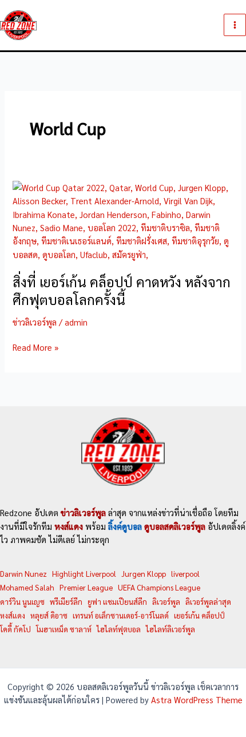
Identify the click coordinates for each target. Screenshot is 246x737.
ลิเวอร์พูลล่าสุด (208, 602)
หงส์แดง (12, 615)
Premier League (86, 587)
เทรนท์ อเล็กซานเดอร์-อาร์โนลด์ (121, 615)
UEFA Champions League (159, 587)
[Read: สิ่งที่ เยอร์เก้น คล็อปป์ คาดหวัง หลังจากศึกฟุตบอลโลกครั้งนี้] (123, 219)
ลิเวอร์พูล (166, 602)
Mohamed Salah (27, 587)
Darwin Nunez (23, 573)
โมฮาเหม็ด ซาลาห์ (64, 629)
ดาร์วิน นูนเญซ (22, 602)
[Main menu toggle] (235, 25)
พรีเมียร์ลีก (66, 602)
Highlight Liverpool (84, 573)
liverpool (185, 573)
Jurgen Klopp (143, 573)
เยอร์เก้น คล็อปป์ (199, 615)
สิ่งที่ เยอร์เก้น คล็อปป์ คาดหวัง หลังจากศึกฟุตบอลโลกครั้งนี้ (122, 290)
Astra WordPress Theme (197, 699)
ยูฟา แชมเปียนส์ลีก (117, 602)
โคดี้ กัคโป (15, 629)
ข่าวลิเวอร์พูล (35, 321)
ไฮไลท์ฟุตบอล (119, 629)
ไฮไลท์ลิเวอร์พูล (170, 629)
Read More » (36, 347)
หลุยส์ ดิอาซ (49, 615)
